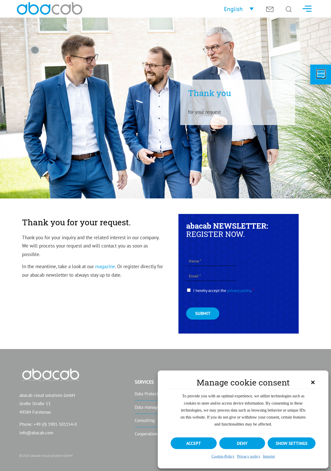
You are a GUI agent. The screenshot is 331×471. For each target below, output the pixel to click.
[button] (312, 382)
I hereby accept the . (223, 290)
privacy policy (239, 290)
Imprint (269, 456)
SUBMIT (202, 313)
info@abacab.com (36, 433)
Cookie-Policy (223, 456)
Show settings (291, 443)
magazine (105, 266)
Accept (193, 443)
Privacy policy (248, 456)
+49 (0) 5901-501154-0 (55, 424)
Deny (242, 443)
